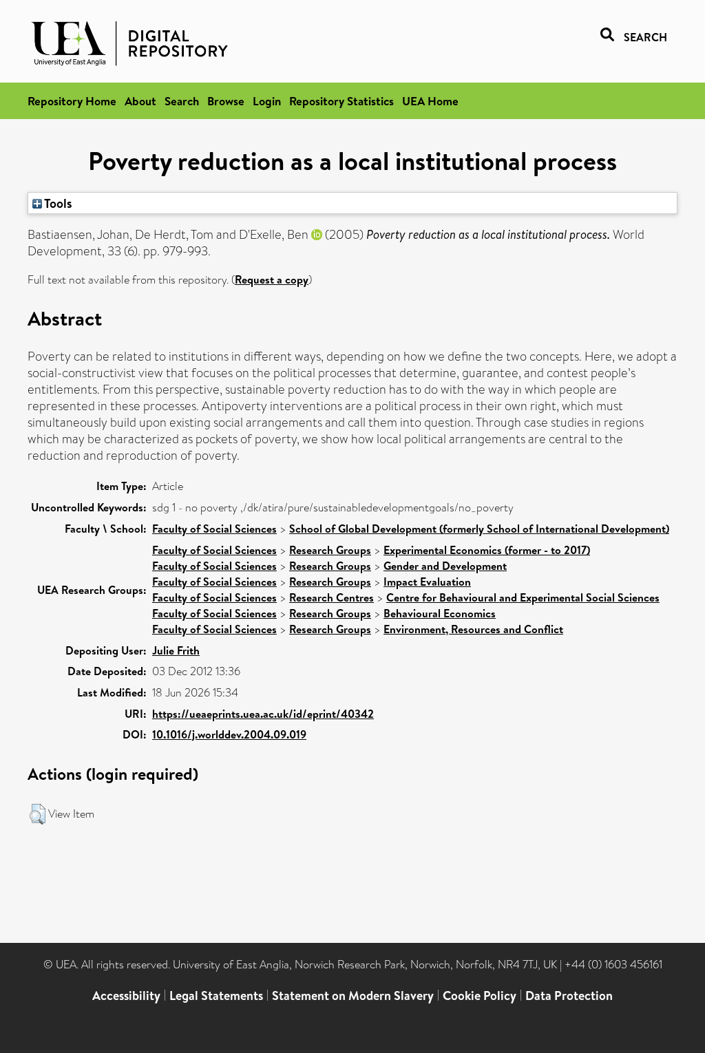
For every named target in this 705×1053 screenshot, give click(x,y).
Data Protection (569, 995)
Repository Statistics (341, 101)
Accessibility (126, 995)
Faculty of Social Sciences (214, 528)
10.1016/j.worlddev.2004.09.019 (229, 734)
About (140, 101)
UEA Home (430, 101)
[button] (37, 814)
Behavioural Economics (439, 613)
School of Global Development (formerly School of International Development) (479, 528)
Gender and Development (445, 565)
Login (267, 101)
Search (182, 101)
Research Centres (331, 597)
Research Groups (330, 549)
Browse (225, 101)
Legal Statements (216, 995)
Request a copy (271, 279)
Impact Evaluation (427, 581)
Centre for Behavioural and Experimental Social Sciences (523, 597)
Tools (57, 203)
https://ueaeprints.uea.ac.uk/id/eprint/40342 (263, 713)
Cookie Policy (479, 995)
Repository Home (72, 101)
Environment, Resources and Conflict (473, 629)
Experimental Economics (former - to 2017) (486, 549)
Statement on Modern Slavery (353, 995)
